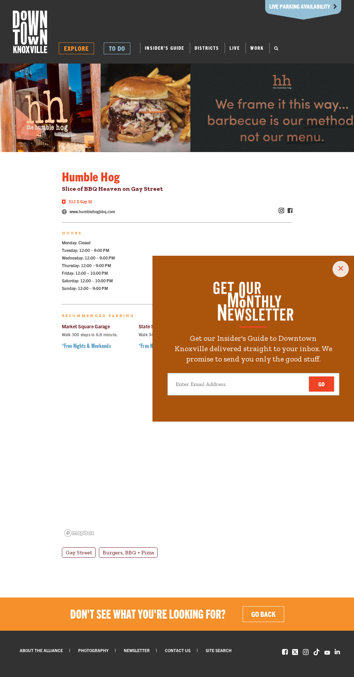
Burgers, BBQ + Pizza (128, 552)
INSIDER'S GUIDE (164, 48)
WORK (257, 48)
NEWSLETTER (137, 650)
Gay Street (79, 552)
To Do (117, 48)
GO (321, 384)
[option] (50, 108)
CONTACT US (177, 650)
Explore (76, 48)
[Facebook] (290, 211)
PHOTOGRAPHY (93, 650)
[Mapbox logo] (79, 533)
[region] (177, 452)
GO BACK (263, 614)
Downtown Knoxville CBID (30, 31)
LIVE (235, 48)
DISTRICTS (207, 48)
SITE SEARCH (219, 650)
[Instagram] (281, 211)
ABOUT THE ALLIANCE (41, 650)
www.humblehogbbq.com (91, 211)
